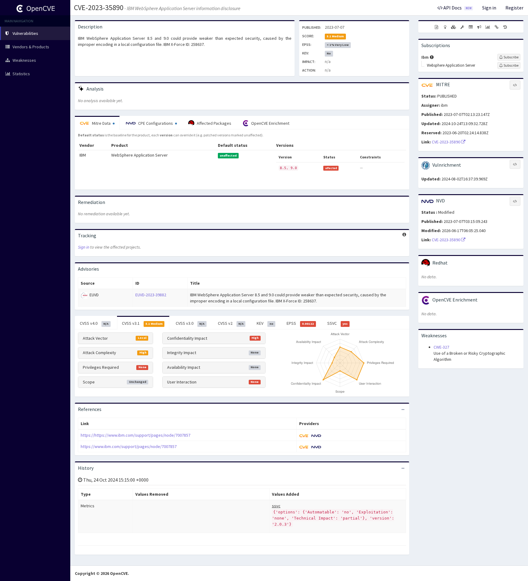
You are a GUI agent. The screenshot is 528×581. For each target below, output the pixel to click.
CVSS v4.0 (94, 323)
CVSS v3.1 (142, 323)
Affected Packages (213, 123)
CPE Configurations (155, 123)
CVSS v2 (231, 323)
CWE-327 (441, 347)
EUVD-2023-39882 (150, 295)
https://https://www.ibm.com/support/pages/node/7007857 (135, 435)
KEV (265, 323)
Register (514, 8)
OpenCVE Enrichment (269, 123)
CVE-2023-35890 (98, 7)
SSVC (337, 323)
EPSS (300, 323)
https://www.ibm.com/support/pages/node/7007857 (129, 446)
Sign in (489, 8)
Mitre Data (101, 123)
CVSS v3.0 (190, 323)
